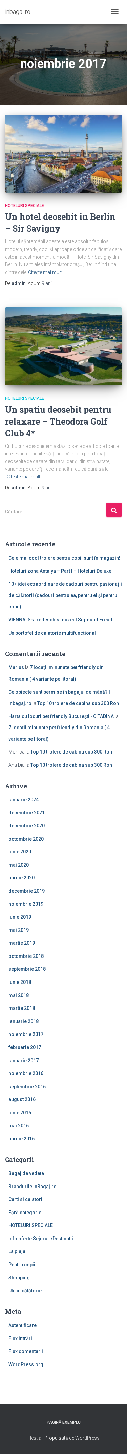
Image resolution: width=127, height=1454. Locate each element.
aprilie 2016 (21, 1138)
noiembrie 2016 (25, 1073)
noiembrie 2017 (25, 1034)
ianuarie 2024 (23, 799)
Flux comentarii (25, 1351)
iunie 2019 (19, 917)
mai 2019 (18, 930)
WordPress (87, 1438)
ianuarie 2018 (23, 1021)
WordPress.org (25, 1364)
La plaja (16, 1251)
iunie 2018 (19, 982)
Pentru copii (21, 1264)
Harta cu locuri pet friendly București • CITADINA (61, 716)
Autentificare (22, 1325)
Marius (16, 667)
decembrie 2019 (26, 891)
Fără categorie (24, 1212)
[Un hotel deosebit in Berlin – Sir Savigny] (63, 154)
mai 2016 (18, 1125)
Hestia (34, 1438)
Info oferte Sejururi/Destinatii (40, 1238)
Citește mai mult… (46, 272)
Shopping (19, 1277)
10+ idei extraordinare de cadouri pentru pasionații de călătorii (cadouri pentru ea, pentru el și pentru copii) (65, 595)
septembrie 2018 (27, 969)
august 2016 (22, 1099)
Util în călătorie (25, 1290)
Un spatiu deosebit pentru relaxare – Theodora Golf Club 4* (58, 421)
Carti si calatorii (26, 1199)
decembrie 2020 (26, 825)
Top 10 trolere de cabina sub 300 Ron (78, 703)
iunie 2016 (19, 1112)
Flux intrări (20, 1338)
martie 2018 (21, 1008)
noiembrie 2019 (25, 904)
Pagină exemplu (64, 1422)
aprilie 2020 (21, 878)
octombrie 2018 (26, 956)
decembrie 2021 (26, 812)
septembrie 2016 (27, 1086)
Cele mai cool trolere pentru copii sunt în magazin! (64, 558)
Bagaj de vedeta (26, 1173)
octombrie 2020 (26, 839)
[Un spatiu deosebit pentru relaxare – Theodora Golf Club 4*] (63, 346)
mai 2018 (18, 995)
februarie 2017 (24, 1047)
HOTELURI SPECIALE (24, 205)
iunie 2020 (19, 851)
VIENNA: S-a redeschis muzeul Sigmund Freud (60, 619)
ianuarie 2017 (23, 1060)
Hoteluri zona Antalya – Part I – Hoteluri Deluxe (59, 571)
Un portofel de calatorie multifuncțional (52, 633)
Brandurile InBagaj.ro (32, 1186)
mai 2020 (18, 865)
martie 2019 (21, 943)
